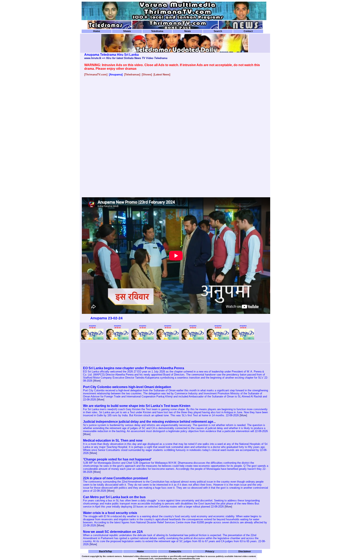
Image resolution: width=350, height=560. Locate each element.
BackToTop (105, 551)
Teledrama (157, 31)
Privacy (209, 551)
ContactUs (175, 551)
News (187, 31)
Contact (248, 31)
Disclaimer (244, 551)
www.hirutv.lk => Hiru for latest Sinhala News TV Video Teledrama (125, 58)
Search (218, 31)
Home (96, 31)
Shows (127, 31)
